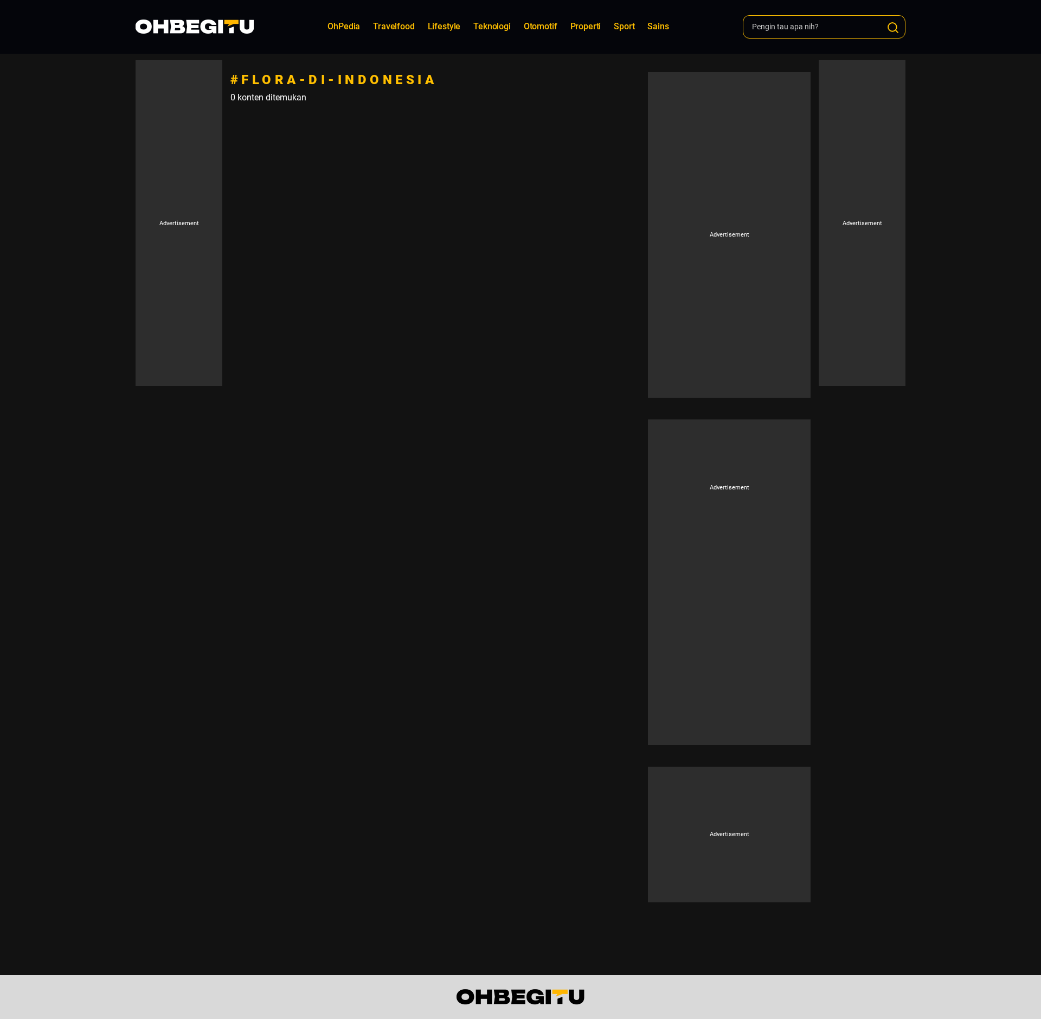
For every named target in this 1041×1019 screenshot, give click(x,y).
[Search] (893, 27)
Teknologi (492, 26)
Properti (585, 26)
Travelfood (393, 26)
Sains (658, 26)
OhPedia (343, 26)
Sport (624, 26)
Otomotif (540, 26)
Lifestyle (444, 26)
